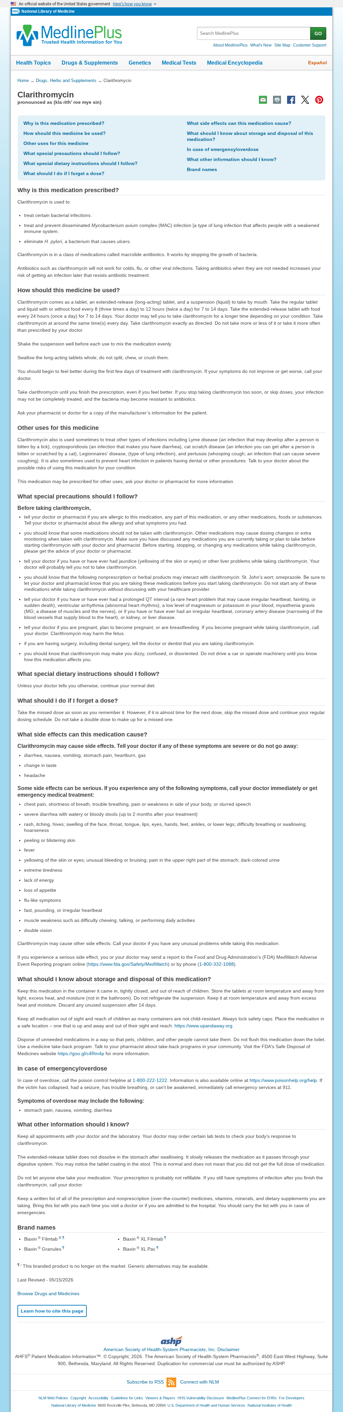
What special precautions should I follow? (71, 153)
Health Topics (33, 63)
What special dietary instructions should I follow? (80, 163)
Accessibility (98, 1398)
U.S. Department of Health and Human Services (206, 1405)
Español (317, 62)
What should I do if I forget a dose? (64, 173)
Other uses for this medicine (55, 143)
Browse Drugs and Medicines (48, 1293)
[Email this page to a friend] (263, 99)
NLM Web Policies (53, 1398)
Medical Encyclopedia (235, 63)
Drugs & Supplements (90, 63)
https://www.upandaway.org (203, 1025)
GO (318, 33)
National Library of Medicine (48, 11)
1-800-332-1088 (216, 964)
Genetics (140, 63)
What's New (261, 45)
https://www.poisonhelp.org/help (283, 1080)
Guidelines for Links (127, 1398)
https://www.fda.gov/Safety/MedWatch (128, 964)
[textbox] (254, 33)
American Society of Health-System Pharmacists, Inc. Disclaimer (171, 1349)
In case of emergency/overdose (223, 149)
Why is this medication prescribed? (64, 123)
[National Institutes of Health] (16, 11)
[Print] (277, 99)
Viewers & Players (160, 1398)
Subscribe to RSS (145, 1382)
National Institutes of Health (270, 1405)
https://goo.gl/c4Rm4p (81, 1053)
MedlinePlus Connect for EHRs (251, 1398)
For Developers (291, 1398)
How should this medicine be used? (64, 133)
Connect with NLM (199, 1382)
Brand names (202, 169)
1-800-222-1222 (150, 1080)
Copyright (78, 1398)
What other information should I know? (232, 159)
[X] (305, 99)
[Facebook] (291, 99)
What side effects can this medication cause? (239, 123)
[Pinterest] (319, 99)
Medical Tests (179, 63)
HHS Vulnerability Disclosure (201, 1398)
